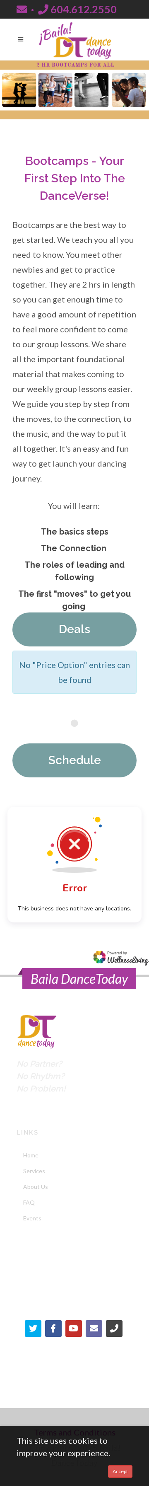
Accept (120, 1471)
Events (32, 1218)
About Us (35, 1186)
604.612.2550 (82, 9)
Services (34, 1170)
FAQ (29, 1202)
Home (30, 1155)
